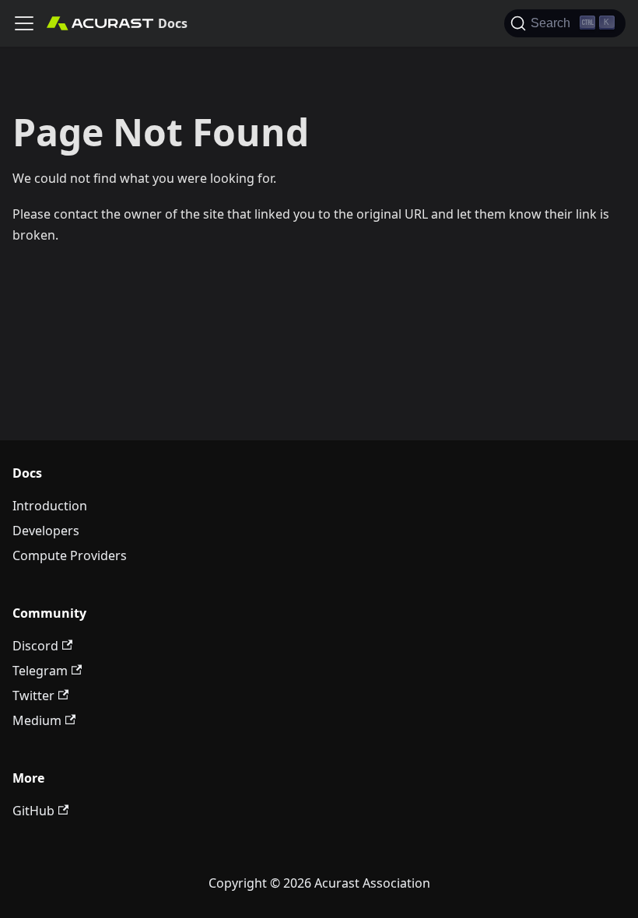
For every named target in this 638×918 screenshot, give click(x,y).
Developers (45, 530)
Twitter (33, 695)
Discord (35, 645)
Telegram (40, 670)
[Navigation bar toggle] (24, 23)
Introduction (49, 505)
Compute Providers (69, 555)
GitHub (33, 810)
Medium (36, 720)
